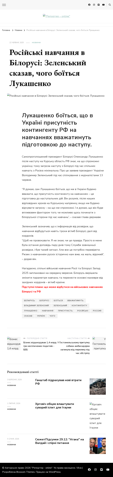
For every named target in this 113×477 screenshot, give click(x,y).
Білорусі (44, 300)
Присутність (65, 311)
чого (52, 316)
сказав (28, 316)
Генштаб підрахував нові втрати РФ (58, 382)
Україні (41, 316)
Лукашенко (30, 311)
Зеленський (60, 305)
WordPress (55, 472)
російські (82, 311)
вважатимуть (76, 300)
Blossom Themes (25, 472)
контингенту (79, 305)
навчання (47, 311)
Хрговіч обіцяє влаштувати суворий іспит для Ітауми (54, 406)
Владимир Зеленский (36, 305)
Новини (36, 42)
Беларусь (29, 300)
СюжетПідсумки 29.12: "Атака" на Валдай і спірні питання (59, 441)
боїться (58, 300)
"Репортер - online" (42, 467)
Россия (97, 311)
